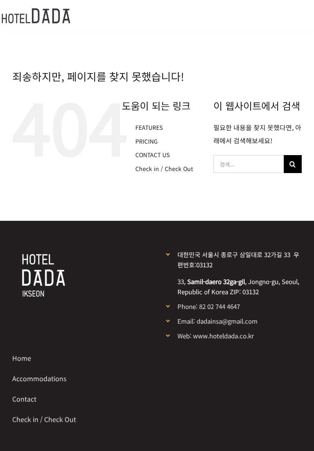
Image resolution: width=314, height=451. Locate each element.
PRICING (146, 141)
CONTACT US (152, 155)
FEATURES (149, 127)
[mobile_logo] (36, 11)
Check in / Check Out (164, 168)
